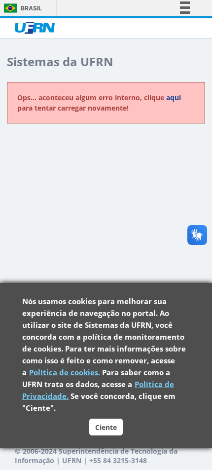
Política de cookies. (64, 372)
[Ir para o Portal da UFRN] (39, 28)
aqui (173, 97)
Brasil (31, 8)
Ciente (106, 427)
